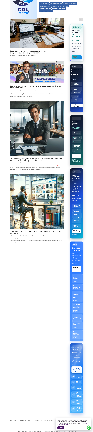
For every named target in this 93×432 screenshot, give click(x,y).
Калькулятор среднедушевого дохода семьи (54, 420)
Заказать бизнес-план (58, 6)
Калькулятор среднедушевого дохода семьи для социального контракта (77, 308)
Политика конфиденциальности (24, 431)
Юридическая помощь (48, 235)
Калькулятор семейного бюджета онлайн (77, 317)
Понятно (61, 427)
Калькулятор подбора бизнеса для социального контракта (76, 334)
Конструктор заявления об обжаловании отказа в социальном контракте (76, 296)
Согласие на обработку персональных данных (42, 431)
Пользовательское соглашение (69, 431)
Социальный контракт (32, 90)
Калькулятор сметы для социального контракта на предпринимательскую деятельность (30, 52)
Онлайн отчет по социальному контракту (77, 287)
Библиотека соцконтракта (58, 8)
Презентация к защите (45, 8)
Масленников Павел (15, 55)
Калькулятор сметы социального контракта (76, 325)
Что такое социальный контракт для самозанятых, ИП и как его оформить (35, 232)
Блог (67, 6)
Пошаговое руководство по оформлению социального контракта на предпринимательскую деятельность (36, 159)
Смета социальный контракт (34, 55)
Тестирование (43, 6)
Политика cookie (57, 431)
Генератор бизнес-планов (69, 3)
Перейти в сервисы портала (75, 269)
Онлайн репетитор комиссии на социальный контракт (76, 278)
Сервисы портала (44, 3)
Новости (30, 235)
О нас (10, 420)
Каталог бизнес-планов (56, 3)
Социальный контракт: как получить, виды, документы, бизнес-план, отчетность (35, 87)
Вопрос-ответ (36, 420)
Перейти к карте (75, 57)
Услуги (50, 6)
